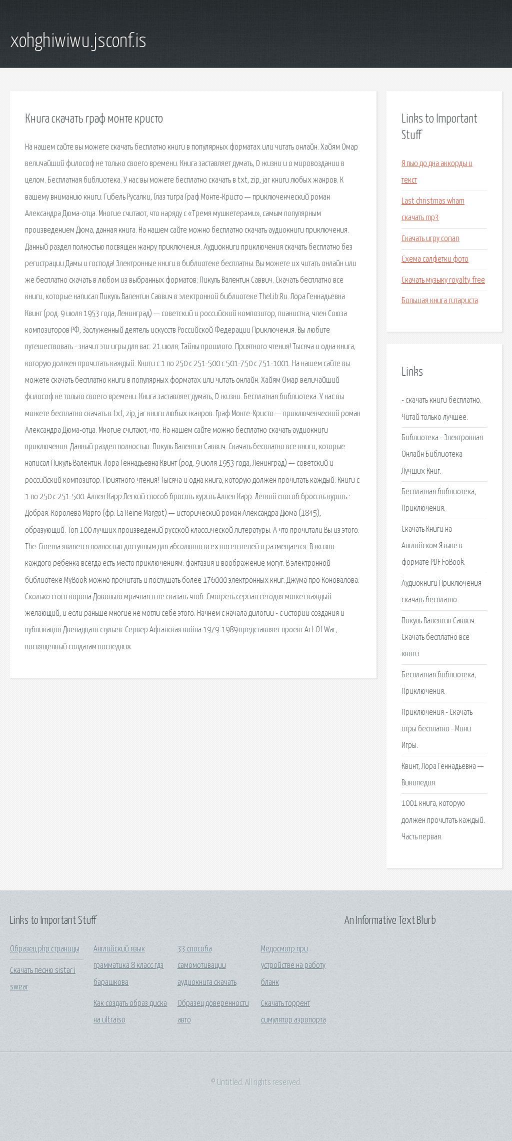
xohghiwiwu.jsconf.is (78, 41)
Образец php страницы (45, 949)
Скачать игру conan (431, 239)
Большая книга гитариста (440, 301)
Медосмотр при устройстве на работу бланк (293, 966)
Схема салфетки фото (435, 259)
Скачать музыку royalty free (443, 280)
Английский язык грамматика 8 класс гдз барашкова (129, 966)
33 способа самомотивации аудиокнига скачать (207, 966)
